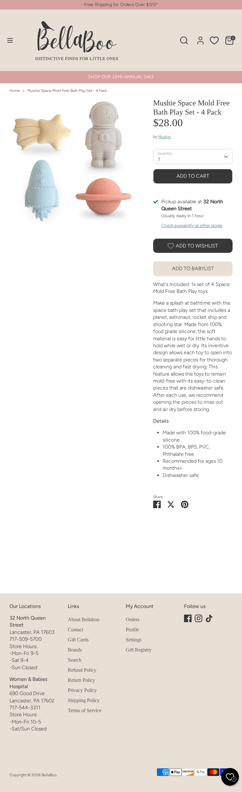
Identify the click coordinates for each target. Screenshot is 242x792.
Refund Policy (82, 670)
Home (14, 90)
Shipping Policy (84, 700)
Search (74, 660)
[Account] (200, 37)
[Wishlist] (214, 40)
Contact (75, 629)
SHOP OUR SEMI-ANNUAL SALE (121, 77)
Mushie (164, 136)
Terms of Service (84, 710)
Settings (133, 639)
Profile (132, 629)
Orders (132, 619)
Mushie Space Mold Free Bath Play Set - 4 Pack (67, 90)
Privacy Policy (82, 690)
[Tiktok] (209, 618)
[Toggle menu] (10, 40)
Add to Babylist (193, 268)
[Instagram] (198, 618)
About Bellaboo (84, 619)
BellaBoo (49, 775)
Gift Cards (78, 639)
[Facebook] (188, 618)
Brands (75, 649)
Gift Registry (139, 649)
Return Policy (81, 680)
